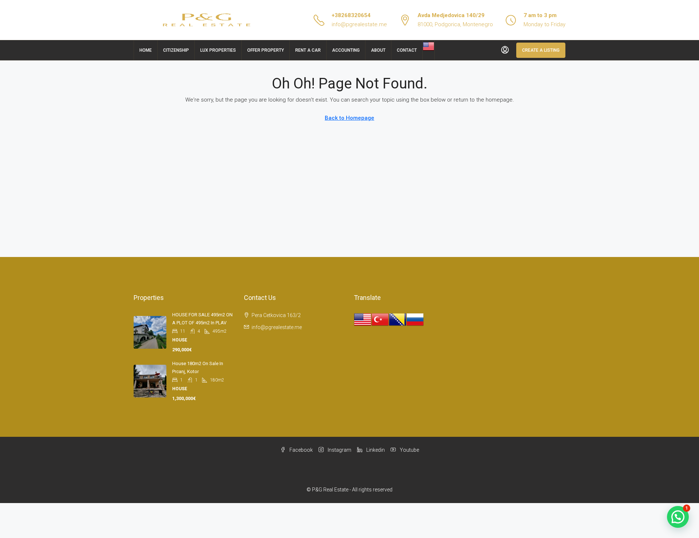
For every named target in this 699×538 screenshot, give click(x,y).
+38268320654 (351, 15)
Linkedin (375, 450)
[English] (428, 45)
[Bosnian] (397, 319)
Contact (407, 50)
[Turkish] (380, 319)
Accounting (346, 50)
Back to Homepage (349, 118)
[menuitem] (505, 50)
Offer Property (265, 50)
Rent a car (308, 50)
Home (145, 50)
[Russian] (415, 319)
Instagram (339, 450)
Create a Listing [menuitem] (541, 50)
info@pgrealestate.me (359, 24)
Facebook (300, 450)
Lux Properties (218, 50)
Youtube (409, 450)
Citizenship (176, 50)
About (378, 50)
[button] (678, 517)
